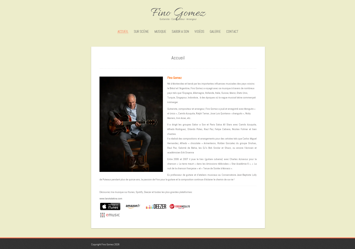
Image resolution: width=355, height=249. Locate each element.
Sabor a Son (180, 31)
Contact (232, 31)
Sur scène (141, 31)
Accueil (123, 32)
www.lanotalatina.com (110, 198)
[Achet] (99, 206)
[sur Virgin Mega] (169, 206)
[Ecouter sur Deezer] (145, 206)
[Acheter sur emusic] (109, 214)
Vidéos (199, 31)
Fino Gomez (178, 13)
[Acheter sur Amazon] (123, 206)
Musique (160, 31)
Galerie (215, 31)
